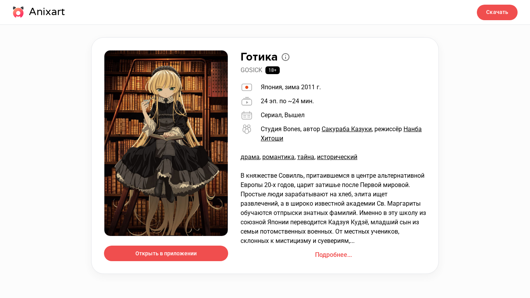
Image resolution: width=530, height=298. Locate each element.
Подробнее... (333, 254)
